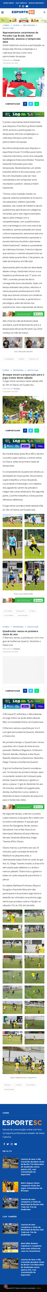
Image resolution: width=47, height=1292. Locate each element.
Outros (16, 25)
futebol (32, 611)
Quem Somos (8, 3)
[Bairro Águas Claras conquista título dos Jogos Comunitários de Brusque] (10, 1187)
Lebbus (38, 1288)
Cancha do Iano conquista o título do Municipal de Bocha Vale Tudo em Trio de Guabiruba (32, 1204)
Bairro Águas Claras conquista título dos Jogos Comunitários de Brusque (31, 1187)
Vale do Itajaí (8, 28)
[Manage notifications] (6, 1286)
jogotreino (8, 615)
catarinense (9, 359)
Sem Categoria (29, 25)
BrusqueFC (20, 611)
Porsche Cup (34, 359)
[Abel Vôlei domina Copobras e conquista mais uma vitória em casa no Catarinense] (10, 1247)
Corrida (6, 25)
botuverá (8, 611)
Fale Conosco (21, 3)
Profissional (18, 370)
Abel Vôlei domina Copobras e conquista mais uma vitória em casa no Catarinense (31, 1247)
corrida (21, 359)
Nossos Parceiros (36, 3)
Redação (17, 60)
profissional (23, 615)
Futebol (6, 370)
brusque (7, 1085)
